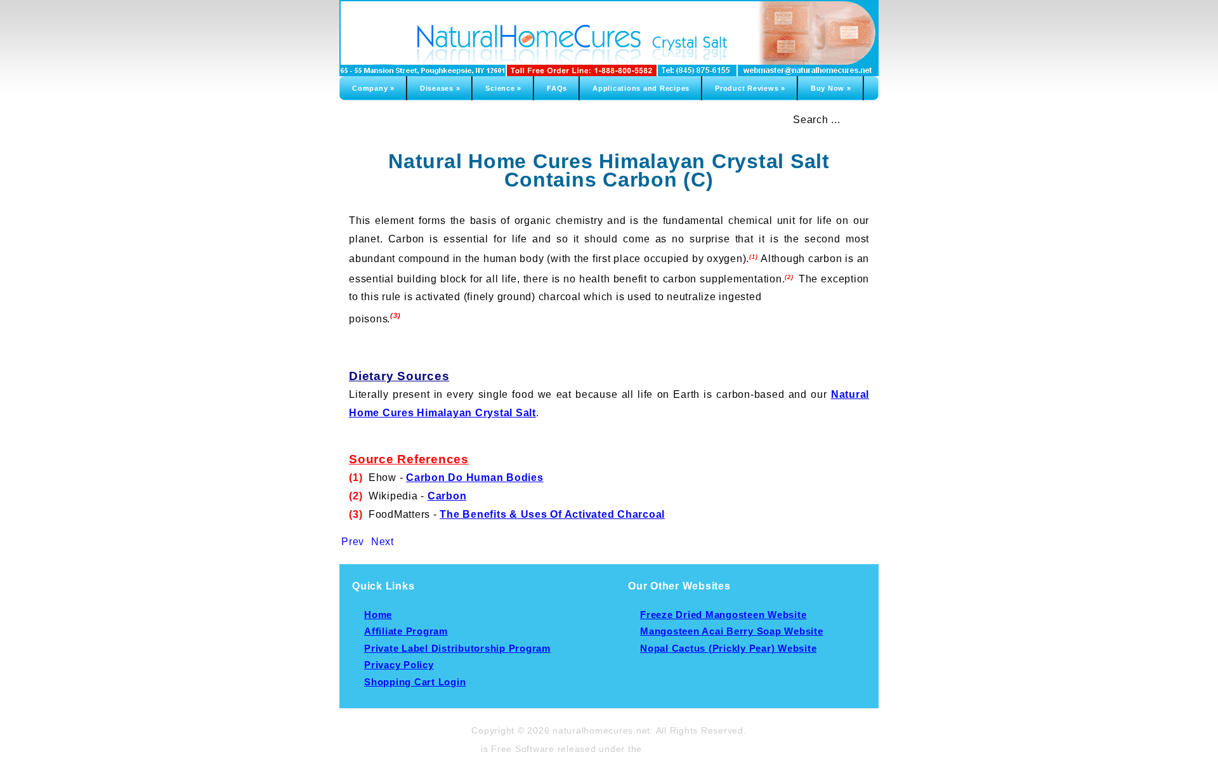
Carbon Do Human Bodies (475, 477)
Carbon (447, 496)
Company (373, 88)
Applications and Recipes (641, 88)
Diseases (440, 88)
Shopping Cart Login (415, 682)
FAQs (557, 88)
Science (503, 88)
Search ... (817, 119)
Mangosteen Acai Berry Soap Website (731, 631)
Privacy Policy (399, 665)
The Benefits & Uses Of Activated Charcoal (552, 514)
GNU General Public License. (710, 749)
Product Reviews (750, 88)
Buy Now (831, 88)
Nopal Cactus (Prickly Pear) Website (728, 648)
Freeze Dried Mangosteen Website (723, 615)
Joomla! (460, 749)
